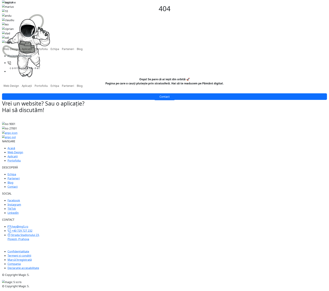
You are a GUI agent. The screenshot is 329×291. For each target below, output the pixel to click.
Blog (80, 49)
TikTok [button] (12, 209)
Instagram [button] (14, 204)
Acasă (11, 148)
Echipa (55, 49)
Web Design (11, 49)
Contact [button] (165, 96)
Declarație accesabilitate (23, 268)
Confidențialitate (18, 251)
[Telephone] (9, 63)
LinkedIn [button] (13, 213)
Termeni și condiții (19, 255)
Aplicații (27, 49)
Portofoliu (41, 49)
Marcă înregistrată (20, 260)
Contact (13, 187)
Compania (14, 264)
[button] (25, 71)
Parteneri (68, 49)
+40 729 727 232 (21, 231)
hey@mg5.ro (19, 226)
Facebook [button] (14, 200)
